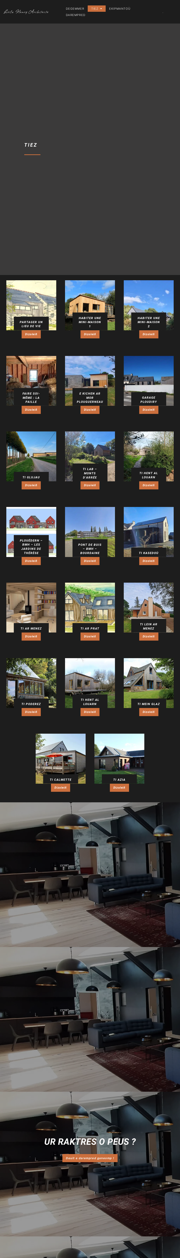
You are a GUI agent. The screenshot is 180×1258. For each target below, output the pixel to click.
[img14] (31, 381)
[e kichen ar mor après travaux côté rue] (90, 381)
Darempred (75, 15)
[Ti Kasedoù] (149, 532)
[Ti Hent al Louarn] (149, 456)
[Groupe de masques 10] (31, 683)
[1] (149, 608)
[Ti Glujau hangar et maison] (31, 456)
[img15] (149, 305)
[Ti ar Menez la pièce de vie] (31, 608)
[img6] (31, 305)
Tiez (94, 8)
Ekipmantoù (119, 8)
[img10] (90, 532)
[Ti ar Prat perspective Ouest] (90, 608)
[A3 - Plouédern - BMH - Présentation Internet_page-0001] (31, 532)
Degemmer (75, 8)
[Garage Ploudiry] (149, 381)
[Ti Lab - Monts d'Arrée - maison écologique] (90, 456)
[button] (31, 334)
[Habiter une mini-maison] (90, 305)
